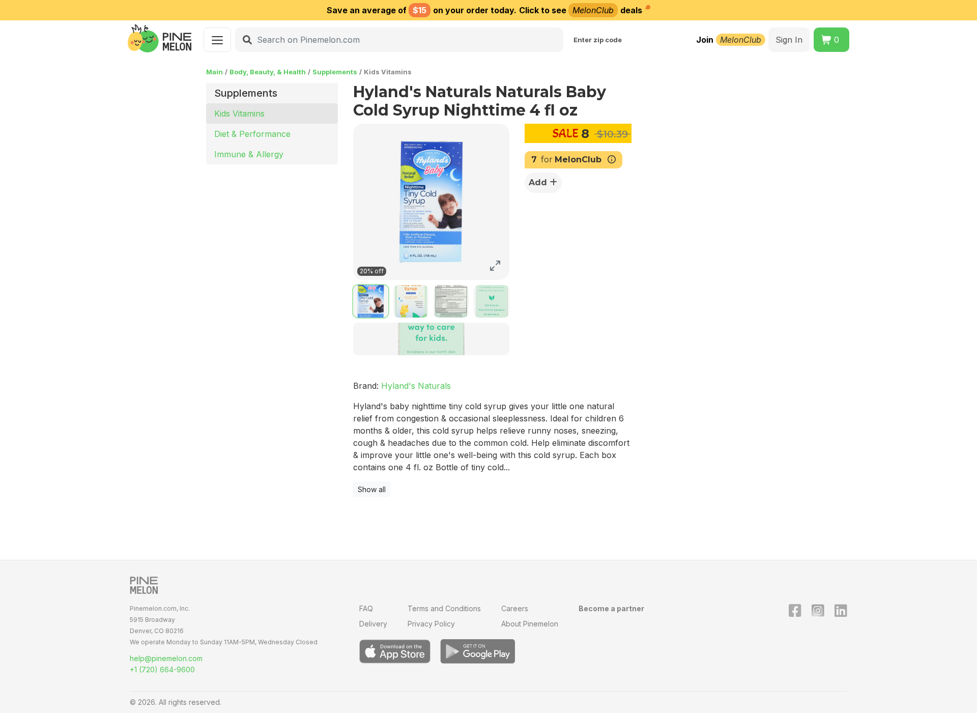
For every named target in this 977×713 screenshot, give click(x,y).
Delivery (373, 623)
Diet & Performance (252, 134)
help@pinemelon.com (166, 658)
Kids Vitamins (239, 113)
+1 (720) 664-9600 (162, 669)
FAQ (366, 608)
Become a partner (611, 608)
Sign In (788, 40)
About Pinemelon (529, 623)
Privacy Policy (431, 623)
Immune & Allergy (248, 154)
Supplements (334, 72)
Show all (372, 489)
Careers (514, 608)
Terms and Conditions (444, 608)
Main (214, 72)
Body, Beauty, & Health (267, 72)
